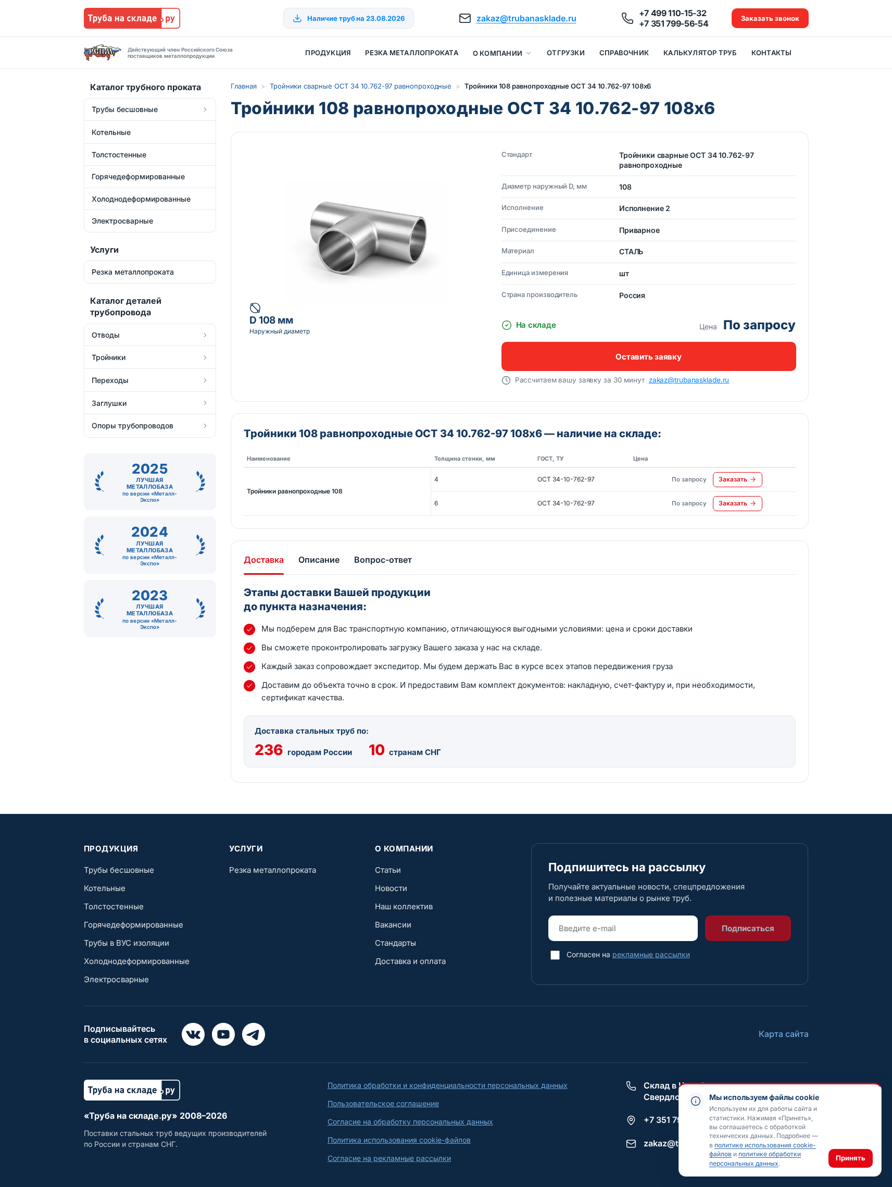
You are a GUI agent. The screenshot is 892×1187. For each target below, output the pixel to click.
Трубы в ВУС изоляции (126, 943)
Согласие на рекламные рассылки (389, 1158)
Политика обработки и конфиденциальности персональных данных (448, 1085)
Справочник (624, 52)
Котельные (104, 888)
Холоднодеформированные (137, 961)
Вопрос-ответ (383, 559)
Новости (391, 888)
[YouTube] (223, 1034)
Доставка (264, 559)
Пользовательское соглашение (383, 1103)
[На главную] (132, 18)
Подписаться (748, 928)
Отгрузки (566, 52)
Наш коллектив (404, 906)
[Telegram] (253, 1034)
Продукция (327, 52)
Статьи (388, 870)
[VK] (193, 1034)
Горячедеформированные (133, 925)
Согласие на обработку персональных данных (410, 1121)
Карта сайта (784, 1034)
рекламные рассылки (651, 954)
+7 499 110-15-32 (673, 13)
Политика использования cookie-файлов (399, 1139)
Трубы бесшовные (119, 870)
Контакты (771, 52)
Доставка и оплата (410, 961)
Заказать (733, 479)
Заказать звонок (770, 18)
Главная (244, 86)
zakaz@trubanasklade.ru (526, 18)
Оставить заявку (648, 357)
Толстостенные (114, 906)
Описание (319, 559)
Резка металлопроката (411, 52)
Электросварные (116, 979)
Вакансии (393, 925)
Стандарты (395, 943)
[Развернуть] (205, 109)
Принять (850, 1158)
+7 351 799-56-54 (674, 23)
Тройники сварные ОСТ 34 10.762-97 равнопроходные (360, 86)
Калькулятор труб (700, 52)
